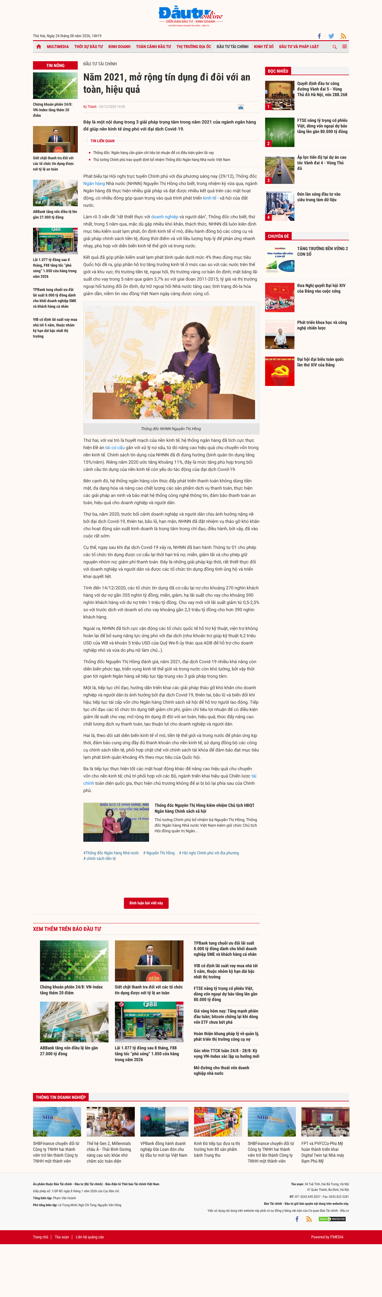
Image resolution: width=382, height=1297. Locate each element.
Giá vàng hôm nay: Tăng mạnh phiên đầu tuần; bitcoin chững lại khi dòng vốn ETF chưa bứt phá (226, 1016)
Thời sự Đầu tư (88, 46)
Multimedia (58, 46)
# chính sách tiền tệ (99, 858)
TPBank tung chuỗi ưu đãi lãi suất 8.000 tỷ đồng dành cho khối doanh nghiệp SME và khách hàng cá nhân (225, 948)
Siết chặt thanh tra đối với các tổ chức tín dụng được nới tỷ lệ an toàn (53, 164)
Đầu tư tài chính (233, 46)
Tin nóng (55, 65)
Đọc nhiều (278, 71)
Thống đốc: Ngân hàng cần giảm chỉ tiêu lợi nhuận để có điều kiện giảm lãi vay (153, 153)
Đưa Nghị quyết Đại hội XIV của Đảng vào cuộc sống (321, 288)
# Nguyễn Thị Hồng (159, 852)
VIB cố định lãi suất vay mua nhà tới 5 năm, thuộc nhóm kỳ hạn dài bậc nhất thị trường (226, 971)
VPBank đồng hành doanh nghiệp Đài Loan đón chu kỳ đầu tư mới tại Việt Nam (163, 1149)
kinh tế (209, 198)
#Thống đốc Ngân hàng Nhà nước (111, 852)
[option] (57, 1135)
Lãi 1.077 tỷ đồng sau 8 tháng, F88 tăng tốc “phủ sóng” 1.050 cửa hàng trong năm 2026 (147, 1053)
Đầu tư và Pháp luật (299, 46)
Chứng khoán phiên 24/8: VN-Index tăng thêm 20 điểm (52, 110)
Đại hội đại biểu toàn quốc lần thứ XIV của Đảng (320, 362)
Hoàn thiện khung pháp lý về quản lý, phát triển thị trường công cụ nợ (226, 1036)
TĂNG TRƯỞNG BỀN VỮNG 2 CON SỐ (322, 251)
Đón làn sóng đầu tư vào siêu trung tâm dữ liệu (319, 196)
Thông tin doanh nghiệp (61, 1097)
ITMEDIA (336, 1237)
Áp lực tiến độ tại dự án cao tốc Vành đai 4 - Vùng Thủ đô (321, 163)
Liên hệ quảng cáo (90, 1237)
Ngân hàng (94, 183)
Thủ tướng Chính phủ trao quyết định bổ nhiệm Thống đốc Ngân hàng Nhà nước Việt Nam (161, 160)
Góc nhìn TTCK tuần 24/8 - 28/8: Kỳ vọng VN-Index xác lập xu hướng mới (227, 1053)
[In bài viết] (241, 107)
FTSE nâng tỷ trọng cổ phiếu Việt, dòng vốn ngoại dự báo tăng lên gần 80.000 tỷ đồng (226, 994)
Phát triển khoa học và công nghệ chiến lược (322, 325)
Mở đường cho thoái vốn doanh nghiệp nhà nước (221, 1070)
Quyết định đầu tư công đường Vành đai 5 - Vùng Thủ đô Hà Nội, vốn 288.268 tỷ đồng (322, 89)
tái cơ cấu (115, 447)
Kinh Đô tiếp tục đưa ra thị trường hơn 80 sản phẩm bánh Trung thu (217, 1149)
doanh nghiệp (164, 216)
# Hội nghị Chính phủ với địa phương (209, 852)
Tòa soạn (62, 1237)
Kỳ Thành (89, 107)
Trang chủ (40, 1237)
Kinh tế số (264, 46)
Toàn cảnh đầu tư (153, 46)
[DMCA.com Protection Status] (332, 1219)
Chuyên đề (278, 236)
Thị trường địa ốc (193, 46)
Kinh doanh (120, 46)
